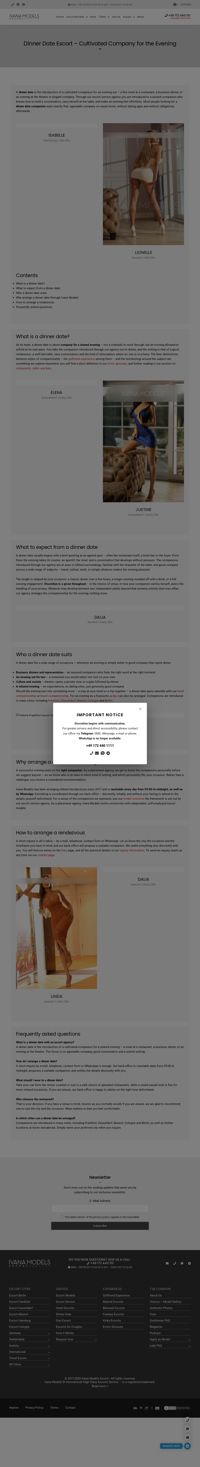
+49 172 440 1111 (100, 745)
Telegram (87, 733)
